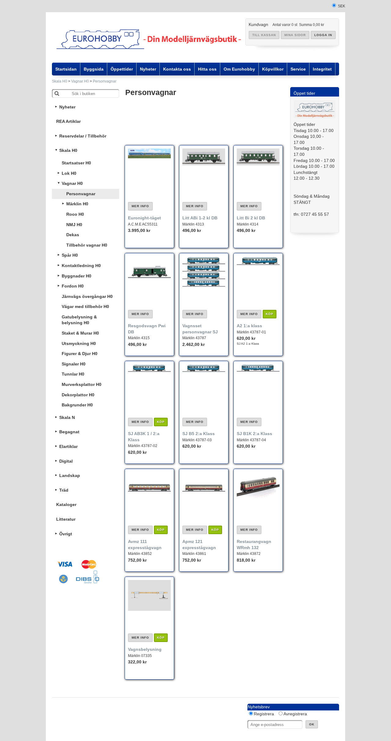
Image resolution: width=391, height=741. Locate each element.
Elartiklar (68, 446)
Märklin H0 (77, 203)
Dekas (72, 234)
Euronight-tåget (144, 217)
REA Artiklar (68, 121)
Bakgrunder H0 (77, 404)
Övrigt (65, 533)
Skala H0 (59, 81)
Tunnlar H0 (73, 374)
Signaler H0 (74, 363)
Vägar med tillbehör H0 (85, 306)
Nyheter (67, 107)
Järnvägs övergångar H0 (87, 296)
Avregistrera (295, 713)
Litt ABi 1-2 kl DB (199, 217)
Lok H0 (69, 173)
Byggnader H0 (76, 275)
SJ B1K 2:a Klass (254, 433)
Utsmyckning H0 (79, 343)
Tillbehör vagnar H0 (86, 245)
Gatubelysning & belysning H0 (79, 319)
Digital (66, 461)
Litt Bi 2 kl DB (251, 217)
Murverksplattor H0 (81, 384)
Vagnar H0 (80, 81)
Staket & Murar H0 (80, 333)
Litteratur (65, 519)
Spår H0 (70, 255)
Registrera (264, 713)
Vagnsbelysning (145, 649)
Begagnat (69, 431)
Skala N (67, 417)
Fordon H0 (73, 286)
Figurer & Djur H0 (79, 353)
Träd (63, 490)
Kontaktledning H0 (81, 265)
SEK (341, 6)
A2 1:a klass (249, 325)
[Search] (56, 93)
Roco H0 (75, 214)
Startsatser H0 (76, 162)
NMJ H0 (74, 224)
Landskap (69, 475)
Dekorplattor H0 (78, 394)
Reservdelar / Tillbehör (82, 136)
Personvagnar (104, 81)
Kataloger (66, 504)
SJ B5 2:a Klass (198, 433)
